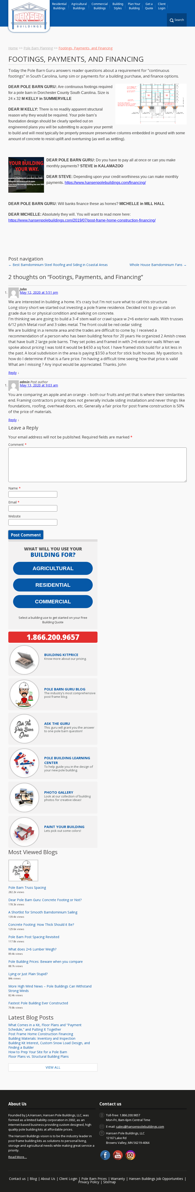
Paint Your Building (64, 826)
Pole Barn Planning (38, 48)
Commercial (53, 602)
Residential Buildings (59, 6)
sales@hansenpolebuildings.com (140, 1126)
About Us (48, 1178)
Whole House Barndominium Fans (158, 264)
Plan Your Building (134, 6)
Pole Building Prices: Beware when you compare (45, 961)
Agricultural (53, 568)
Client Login (162, 6)
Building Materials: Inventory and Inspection (41, 1038)
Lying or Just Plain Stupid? (28, 974)
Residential (52, 585)
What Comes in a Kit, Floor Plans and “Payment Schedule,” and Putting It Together (45, 1027)
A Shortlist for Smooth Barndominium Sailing (42, 912)
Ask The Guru (57, 723)
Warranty (118, 1178)
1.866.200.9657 (53, 637)
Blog (33, 1178)
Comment (17, 444)
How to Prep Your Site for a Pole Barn (37, 1052)
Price (61, 654)
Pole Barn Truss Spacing (27, 887)
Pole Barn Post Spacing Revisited (33, 937)
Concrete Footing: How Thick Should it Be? (41, 924)
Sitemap (109, 1182)
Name (14, 488)
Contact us (17, 1178)
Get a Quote (149, 6)
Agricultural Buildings (79, 6)
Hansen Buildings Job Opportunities (156, 1178)
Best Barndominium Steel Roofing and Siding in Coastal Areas (58, 264)
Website (14, 516)
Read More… (17, 1157)
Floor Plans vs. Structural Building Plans (38, 1056)
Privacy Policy (88, 1182)
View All (53, 1067)
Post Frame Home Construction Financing (40, 1034)
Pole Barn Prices (94, 1178)
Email (14, 502)
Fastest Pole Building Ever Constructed (38, 1003)
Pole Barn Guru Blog (64, 689)
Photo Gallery (58, 792)
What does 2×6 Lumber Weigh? (32, 949)
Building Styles (117, 6)
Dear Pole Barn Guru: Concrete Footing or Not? (45, 900)
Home (13, 48)
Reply (12, 372)
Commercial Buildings (100, 6)
